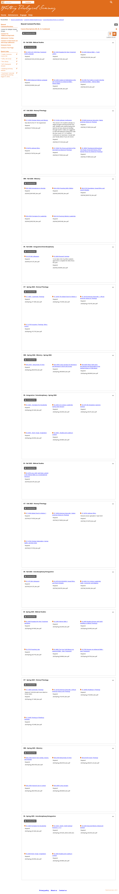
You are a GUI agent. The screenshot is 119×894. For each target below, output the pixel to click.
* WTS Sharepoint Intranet (6, 65)
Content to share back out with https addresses (9, 41)
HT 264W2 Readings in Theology (91, 689)
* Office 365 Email (6, 59)
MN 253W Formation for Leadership (36, 216)
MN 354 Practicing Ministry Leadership (65, 216)
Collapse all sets (111, 37)
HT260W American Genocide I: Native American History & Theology (91, 121)
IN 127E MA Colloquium (32, 581)
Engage (23, 15)
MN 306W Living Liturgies (61, 785)
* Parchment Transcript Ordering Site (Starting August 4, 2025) (7, 74)
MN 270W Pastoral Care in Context (36, 785)
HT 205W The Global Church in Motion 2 (65, 296)
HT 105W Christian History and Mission (37, 120)
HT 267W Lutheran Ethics (89, 513)
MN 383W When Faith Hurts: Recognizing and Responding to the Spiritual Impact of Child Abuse (90, 366)
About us (54, 890)
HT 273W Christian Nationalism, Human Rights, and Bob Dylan (36, 542)
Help (30, 15)
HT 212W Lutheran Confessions (63, 120)
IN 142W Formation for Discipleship (36, 826)
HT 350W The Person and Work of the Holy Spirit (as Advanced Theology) (63, 149)
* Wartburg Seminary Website (7, 69)
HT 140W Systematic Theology (34, 689)
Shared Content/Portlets (17, 20)
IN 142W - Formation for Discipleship (36, 405)
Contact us (63, 890)
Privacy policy (44, 890)
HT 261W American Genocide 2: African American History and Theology (64, 690)
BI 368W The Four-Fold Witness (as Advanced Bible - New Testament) (63, 650)
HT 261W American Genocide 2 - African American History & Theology (92, 297)
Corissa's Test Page (7, 48)
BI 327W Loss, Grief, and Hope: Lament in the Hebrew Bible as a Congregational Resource (36, 474)
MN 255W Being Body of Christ (63, 758)
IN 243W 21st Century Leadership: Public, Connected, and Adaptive (90, 582)
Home (3, 15)
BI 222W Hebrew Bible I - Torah (91, 52)
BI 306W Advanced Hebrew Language (36, 80)
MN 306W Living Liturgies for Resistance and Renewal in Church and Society (64, 365)
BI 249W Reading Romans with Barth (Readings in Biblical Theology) (91, 622)
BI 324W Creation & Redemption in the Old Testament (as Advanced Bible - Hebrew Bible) (64, 81)
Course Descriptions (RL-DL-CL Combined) (53, 20)
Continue (28, 2)
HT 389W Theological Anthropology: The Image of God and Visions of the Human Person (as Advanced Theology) (91, 149)
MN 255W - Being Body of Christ (35, 364)
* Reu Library (4, 61)
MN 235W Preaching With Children (63, 188)
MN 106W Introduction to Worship (35, 188)
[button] (29, 33)
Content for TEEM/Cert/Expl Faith (7, 34)
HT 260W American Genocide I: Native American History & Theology (63, 514)
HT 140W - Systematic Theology (35, 296)
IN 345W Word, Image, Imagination (36, 854)
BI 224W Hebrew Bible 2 (61, 621)
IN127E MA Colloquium (32, 256)
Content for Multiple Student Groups (33, 20)
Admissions (13, 15)
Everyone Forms (6, 45)
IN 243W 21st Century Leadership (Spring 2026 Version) (62, 405)
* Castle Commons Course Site (6, 55)
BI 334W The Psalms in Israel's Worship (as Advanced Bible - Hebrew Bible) (92, 81)
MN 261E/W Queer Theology (90, 758)
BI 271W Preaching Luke (33, 649)
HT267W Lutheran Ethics (33, 148)
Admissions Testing (7, 38)
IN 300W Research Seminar (61, 256)
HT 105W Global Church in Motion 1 (36, 513)
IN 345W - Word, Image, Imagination (36, 433)
